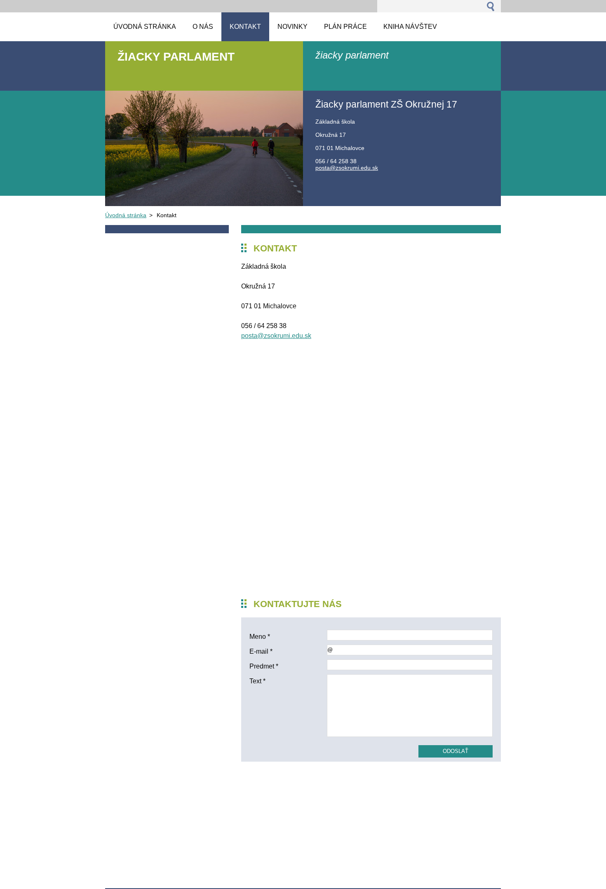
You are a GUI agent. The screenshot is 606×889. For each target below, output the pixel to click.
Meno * (259, 636)
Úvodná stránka (125, 215)
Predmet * (263, 666)
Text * (257, 681)
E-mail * (260, 651)
